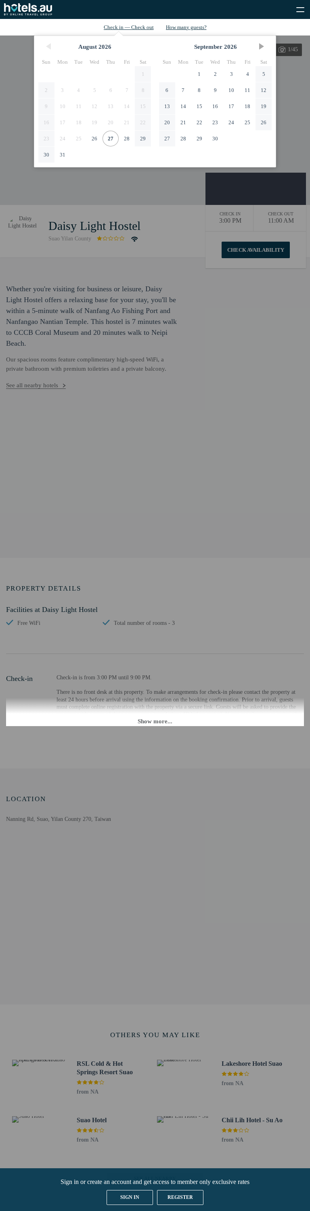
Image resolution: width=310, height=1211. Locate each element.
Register (180, 1197)
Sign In (129, 1197)
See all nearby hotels (32, 385)
